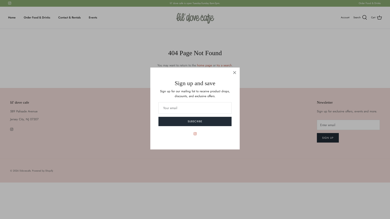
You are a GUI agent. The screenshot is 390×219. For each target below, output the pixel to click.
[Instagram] (195, 133)
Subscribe (195, 121)
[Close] (234, 72)
